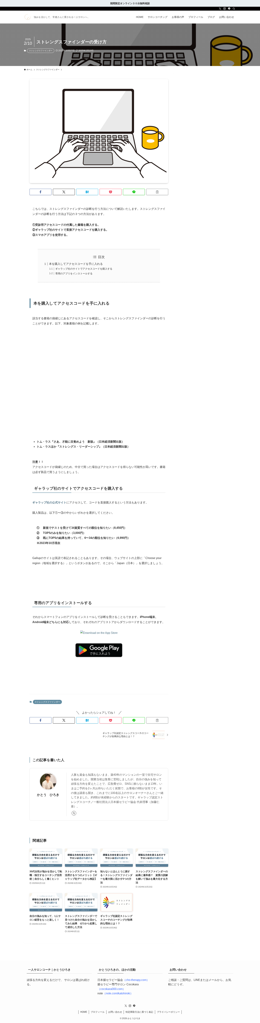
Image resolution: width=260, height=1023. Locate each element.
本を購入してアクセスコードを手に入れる (76, 263)
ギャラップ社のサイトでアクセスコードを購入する (83, 268)
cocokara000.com (111, 988)
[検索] (234, 9)
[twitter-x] (220, 9)
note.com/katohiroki (118, 993)
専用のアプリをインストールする (74, 273)
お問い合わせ (115, 1012)
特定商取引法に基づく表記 (139, 1012)
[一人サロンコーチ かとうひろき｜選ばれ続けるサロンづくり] (27, 17)
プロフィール (98, 1012)
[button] (40, 192)
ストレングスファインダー (40, 51)
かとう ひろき (48, 795)
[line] (229, 9)
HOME (83, 1012)
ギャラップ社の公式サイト (49, 502)
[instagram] (224, 9)
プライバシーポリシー (168, 1012)
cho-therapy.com (136, 979)
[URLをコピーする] (157, 192)
